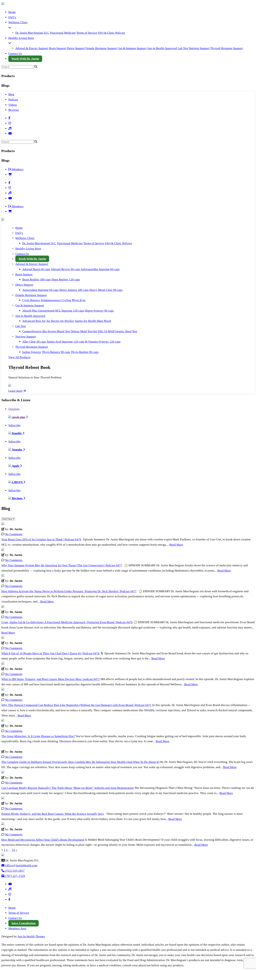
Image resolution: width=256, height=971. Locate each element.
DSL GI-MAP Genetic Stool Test (117, 331)
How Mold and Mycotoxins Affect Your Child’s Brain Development (42, 839)
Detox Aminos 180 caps (74, 290)
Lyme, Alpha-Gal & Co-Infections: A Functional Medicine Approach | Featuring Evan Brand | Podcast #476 (67, 622)
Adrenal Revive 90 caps (65, 269)
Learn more (15, 391)
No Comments (13, 534)
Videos (12, 104)
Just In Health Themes (31, 936)
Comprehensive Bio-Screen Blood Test (46, 331)
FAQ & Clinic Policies (111, 32)
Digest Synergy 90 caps (99, 310)
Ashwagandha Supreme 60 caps (100, 269)
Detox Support (76, 48)
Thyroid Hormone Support (226, 48)
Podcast (13, 99)
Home (12, 12)
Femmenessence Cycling (56, 300)
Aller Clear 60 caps (34, 341)
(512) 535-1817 (14, 870)
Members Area (17, 928)
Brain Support (57, 48)
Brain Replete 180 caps (36, 279)
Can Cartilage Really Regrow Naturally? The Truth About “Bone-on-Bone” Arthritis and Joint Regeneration (67, 788)
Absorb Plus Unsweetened (38, 310)
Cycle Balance (31, 300)
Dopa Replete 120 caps (66, 279)
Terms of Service (86, 32)
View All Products (19, 357)
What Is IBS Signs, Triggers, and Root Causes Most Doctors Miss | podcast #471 (50, 679)
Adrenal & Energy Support (31, 48)
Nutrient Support (199, 48)
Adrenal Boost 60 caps (36, 269)
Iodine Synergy (31, 352)
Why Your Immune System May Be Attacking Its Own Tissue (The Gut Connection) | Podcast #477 (61, 565)
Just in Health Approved (162, 48)
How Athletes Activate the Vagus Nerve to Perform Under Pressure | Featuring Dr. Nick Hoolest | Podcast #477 (69, 591)
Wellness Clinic (18, 22)
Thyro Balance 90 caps (56, 352)
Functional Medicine (63, 32)
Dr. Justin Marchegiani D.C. (32, 32)
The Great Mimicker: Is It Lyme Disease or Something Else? (38, 736)
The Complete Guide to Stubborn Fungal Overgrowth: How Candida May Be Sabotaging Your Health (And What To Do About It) (80, 762)
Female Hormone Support (101, 48)
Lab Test (183, 48)
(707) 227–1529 (14, 876)
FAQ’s (12, 17)
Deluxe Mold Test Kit (84, 331)
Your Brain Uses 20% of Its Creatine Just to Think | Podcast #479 (41, 539)
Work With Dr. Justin (25, 58)
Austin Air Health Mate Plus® (93, 321)
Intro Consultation (23, 923)
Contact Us (15, 53)
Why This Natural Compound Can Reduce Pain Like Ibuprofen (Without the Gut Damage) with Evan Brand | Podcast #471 (76, 705)
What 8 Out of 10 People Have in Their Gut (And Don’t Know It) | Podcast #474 (50, 653)
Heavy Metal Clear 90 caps (106, 290)
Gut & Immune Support (132, 48)
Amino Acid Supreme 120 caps (65, 341)
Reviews (13, 110)
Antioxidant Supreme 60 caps (40, 290)
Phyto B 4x (79, 300)
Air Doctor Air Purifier (60, 321)
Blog (11, 94)
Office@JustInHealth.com (20, 865)
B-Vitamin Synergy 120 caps (103, 341)
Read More (176, 544)
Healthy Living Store (21, 38)
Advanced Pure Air (34, 321)
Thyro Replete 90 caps (85, 352)
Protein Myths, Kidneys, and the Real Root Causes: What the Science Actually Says (52, 813)
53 (13, 850)
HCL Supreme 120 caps (69, 310)
